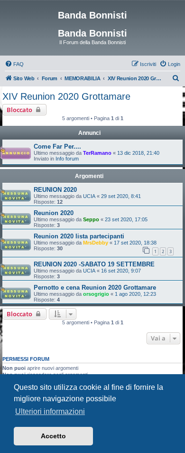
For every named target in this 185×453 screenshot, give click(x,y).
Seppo (91, 219)
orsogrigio (96, 294)
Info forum (67, 158)
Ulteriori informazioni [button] (50, 411)
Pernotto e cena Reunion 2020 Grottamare (95, 287)
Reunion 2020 (54, 213)
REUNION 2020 (55, 189)
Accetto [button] (53, 436)
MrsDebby (95, 242)
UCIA (89, 196)
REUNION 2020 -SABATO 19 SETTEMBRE (94, 264)
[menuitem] (14, 64)
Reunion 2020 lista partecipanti (79, 236)
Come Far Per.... (57, 146)
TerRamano (97, 153)
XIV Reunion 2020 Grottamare (66, 96)
